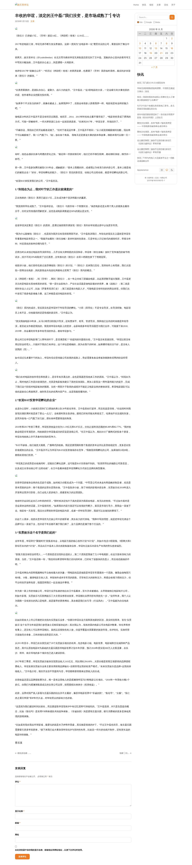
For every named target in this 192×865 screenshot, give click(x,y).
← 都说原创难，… (23, 753)
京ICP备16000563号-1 (156, 180)
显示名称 (19, 811)
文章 (159, 5)
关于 (173, 5)
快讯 (144, 5)
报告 (151, 5)
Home (136, 5)
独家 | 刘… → (125, 753)
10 (140, 48)
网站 (17, 834)
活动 (166, 5)
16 (172, 48)
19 (150, 53)
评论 (18, 781)
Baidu (157, 22)
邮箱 (18, 823)
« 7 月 (154, 67)
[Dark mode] (172, 170)
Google (149, 22)
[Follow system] (166, 170)
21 (161, 53)
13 (156, 48)
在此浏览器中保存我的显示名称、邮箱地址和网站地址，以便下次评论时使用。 (49, 850)
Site (141, 22)
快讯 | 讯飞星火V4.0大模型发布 (151, 82)
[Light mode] (161, 170)
